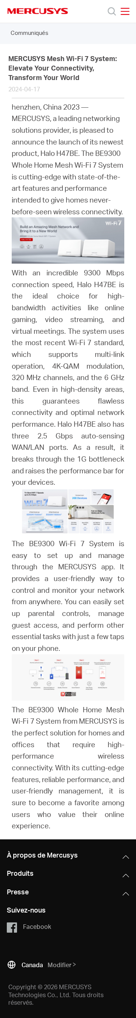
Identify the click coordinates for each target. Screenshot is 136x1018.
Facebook (37, 926)
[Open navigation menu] (125, 11)
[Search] (112, 11)
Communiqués (29, 32)
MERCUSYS (38, 11)
